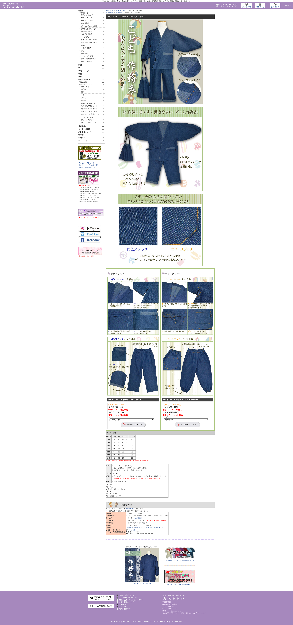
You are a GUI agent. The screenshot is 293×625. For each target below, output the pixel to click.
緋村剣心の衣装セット (89, 109)
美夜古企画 (109, 10)
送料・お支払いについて (128, 595)
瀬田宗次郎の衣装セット (90, 114)
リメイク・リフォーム (86, 163)
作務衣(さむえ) (120, 10)
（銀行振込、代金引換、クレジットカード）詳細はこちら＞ (144, 527)
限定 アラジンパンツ (89, 122)
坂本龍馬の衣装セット (89, 106)
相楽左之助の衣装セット (90, 111)
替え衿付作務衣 (86, 34)
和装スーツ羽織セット (89, 42)
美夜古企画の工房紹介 (141, 621)
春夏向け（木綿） (87, 20)
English (81, 138)
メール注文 (131, 530)
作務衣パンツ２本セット (90, 40)
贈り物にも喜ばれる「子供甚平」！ (180, 584)
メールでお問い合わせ (103, 606)
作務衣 (83, 89)
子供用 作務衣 (86, 48)
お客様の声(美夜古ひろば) (87, 167)
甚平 (82, 92)
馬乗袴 (83, 100)
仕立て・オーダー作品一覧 (88, 165)
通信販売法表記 (177, 621)
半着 (82, 95)
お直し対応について (126, 602)
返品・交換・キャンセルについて (131, 600)
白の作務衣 (85, 53)
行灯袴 (83, 98)
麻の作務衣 (85, 23)
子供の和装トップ (85, 84)
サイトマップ (83, 141)
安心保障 (122, 604)
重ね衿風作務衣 (86, 31)
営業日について (125, 609)
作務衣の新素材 (86, 17)
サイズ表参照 (137, 518)
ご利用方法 (129, 509)
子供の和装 (119, 12)
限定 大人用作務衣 (88, 59)
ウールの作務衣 (86, 61)
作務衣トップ (84, 13)
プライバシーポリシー (160, 621)
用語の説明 (123, 606)
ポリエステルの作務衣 (89, 26)
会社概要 (126, 621)
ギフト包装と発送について (129, 598)
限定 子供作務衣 (87, 120)
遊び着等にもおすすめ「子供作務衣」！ (179, 560)
